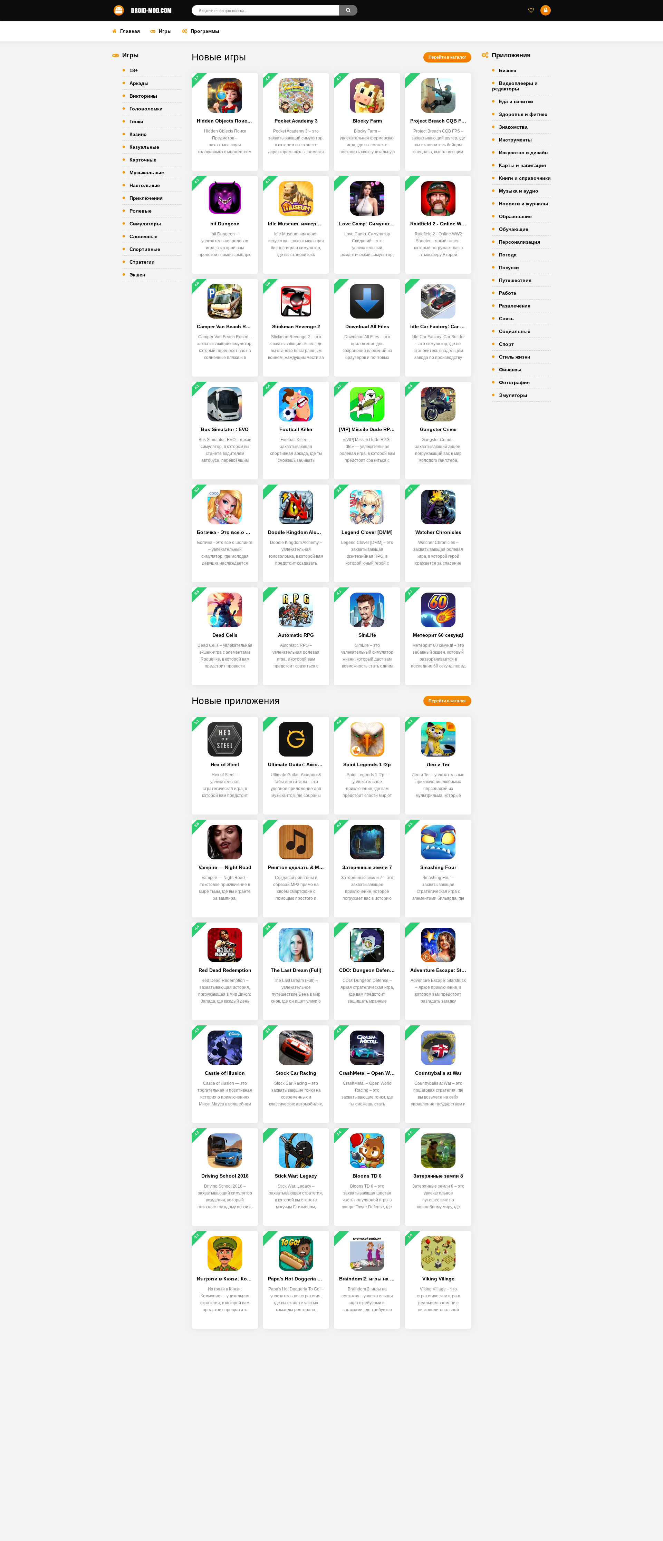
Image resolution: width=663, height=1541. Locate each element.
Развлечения (514, 306)
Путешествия (515, 280)
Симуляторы (145, 223)
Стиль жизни (514, 357)
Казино (138, 134)
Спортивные (144, 249)
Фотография (514, 382)
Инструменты (515, 140)
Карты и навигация (522, 165)
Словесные (143, 236)
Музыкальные (146, 172)
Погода (508, 254)
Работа (507, 293)
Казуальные (144, 147)
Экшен (137, 274)
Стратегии (142, 262)
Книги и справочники (525, 178)
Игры (165, 31)
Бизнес (507, 70)
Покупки (509, 267)
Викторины (143, 96)
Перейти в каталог (447, 57)
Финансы (510, 369)
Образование (515, 216)
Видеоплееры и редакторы (515, 85)
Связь (506, 318)
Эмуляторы (513, 395)
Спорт (506, 344)
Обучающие (513, 229)
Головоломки (146, 108)
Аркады (138, 83)
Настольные (144, 185)
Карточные (142, 160)
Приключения (146, 198)
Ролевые (140, 211)
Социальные (514, 331)
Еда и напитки (516, 101)
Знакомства (513, 127)
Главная (130, 31)
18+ (133, 70)
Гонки (136, 121)
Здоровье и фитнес (523, 114)
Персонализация (519, 242)
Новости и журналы (523, 203)
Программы (205, 31)
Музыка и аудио (518, 191)
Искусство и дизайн (523, 152)
